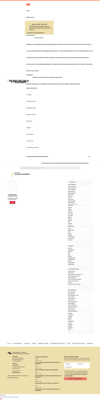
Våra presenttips (18, 343)
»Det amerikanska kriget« (74, 284)
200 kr (12, 202)
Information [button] (44, 156)
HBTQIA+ (28, 127)
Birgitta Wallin (71, 308)
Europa (69, 233)
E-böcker (71, 84)
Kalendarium (64, 163)
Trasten (70, 282)
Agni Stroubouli (11, 198)
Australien (70, 215)
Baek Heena (71, 194)
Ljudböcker (77, 84)
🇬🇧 (89, 156)
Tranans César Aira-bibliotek (74, 279)
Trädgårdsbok (71, 262)
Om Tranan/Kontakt (46, 163)
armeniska (70, 314)
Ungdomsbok (71, 264)
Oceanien (70, 239)
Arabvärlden (71, 230)
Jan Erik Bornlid (71, 292)
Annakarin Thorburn (73, 306)
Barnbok (70, 248)
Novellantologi (71, 257)
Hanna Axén (71, 300)
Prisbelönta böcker (31, 101)
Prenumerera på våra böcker (58, 343)
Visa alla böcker (38, 37)
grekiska (70, 326)
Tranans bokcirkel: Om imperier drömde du (46, 383)
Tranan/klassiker (72, 277)
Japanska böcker (91, 343)
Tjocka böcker (30, 134)
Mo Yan (69, 197)
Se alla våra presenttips (32, 147)
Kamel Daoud (71, 202)
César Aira (70, 196)
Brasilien (70, 220)
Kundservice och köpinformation (35, 33)
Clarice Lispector (72, 189)
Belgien (70, 217)
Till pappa (28, 94)
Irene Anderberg (72, 305)
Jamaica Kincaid (72, 188)
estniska (70, 318)
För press (77, 163)
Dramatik (70, 251)
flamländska (71, 321)
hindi (69, 329)
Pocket (48, 77)
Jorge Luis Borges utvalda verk (75, 274)
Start (27, 10)
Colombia (70, 223)
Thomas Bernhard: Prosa (74, 276)
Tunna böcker (29, 141)
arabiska (70, 313)
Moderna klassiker (31, 114)
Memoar (70, 256)
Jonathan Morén (72, 298)
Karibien (70, 235)
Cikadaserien (71, 272)
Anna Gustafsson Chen (73, 295)
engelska (70, 316)
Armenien (70, 213)
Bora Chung (71, 199)
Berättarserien (71, 271)
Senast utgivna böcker (32, 70)
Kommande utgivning (43, 343)
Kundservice (71, 163)
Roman (69, 261)
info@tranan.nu (16, 372)
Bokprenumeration (31, 156)
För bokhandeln (84, 163)
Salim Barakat (71, 191)
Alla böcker (27, 343)
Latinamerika (71, 236)
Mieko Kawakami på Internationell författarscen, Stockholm (48, 376)
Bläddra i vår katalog (56, 77)
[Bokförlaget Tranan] (18, 83)
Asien (69, 231)
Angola (69, 209)
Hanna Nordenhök (72, 301)
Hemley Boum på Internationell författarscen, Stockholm (47, 389)
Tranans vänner (56, 163)
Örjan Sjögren (71, 293)
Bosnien (70, 218)
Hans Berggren (71, 303)
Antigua (70, 210)
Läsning (39, 156)
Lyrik (69, 254)
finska (69, 319)
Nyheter (34, 343)
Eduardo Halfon (71, 201)
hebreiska (70, 327)
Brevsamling (71, 249)
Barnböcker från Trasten (40, 77)
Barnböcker (29, 121)
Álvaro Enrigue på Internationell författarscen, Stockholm (47, 363)
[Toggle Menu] (28, 4)
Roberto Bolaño (71, 193)
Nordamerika (71, 238)
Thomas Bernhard (72, 186)
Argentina (70, 212)
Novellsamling (71, 259)
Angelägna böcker (31, 108)
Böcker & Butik (30, 17)
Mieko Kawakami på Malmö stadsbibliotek (46, 369)
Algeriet (70, 207)
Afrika (69, 228)
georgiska (70, 324)
